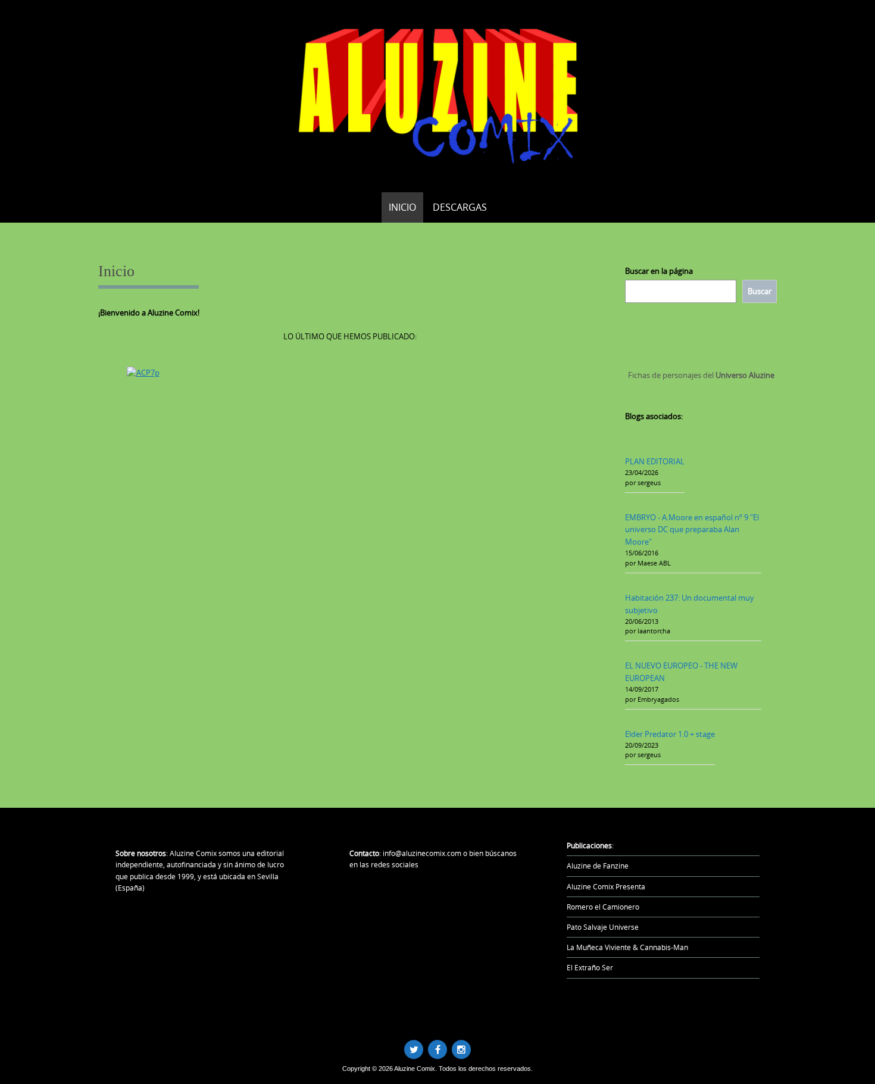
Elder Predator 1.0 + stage (670, 734)
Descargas (460, 207)
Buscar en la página (659, 270)
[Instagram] (461, 1049)
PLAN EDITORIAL (655, 461)
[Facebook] (437, 1049)
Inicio (402, 207)
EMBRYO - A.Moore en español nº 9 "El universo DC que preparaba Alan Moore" (692, 530)
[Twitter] (413, 1049)
